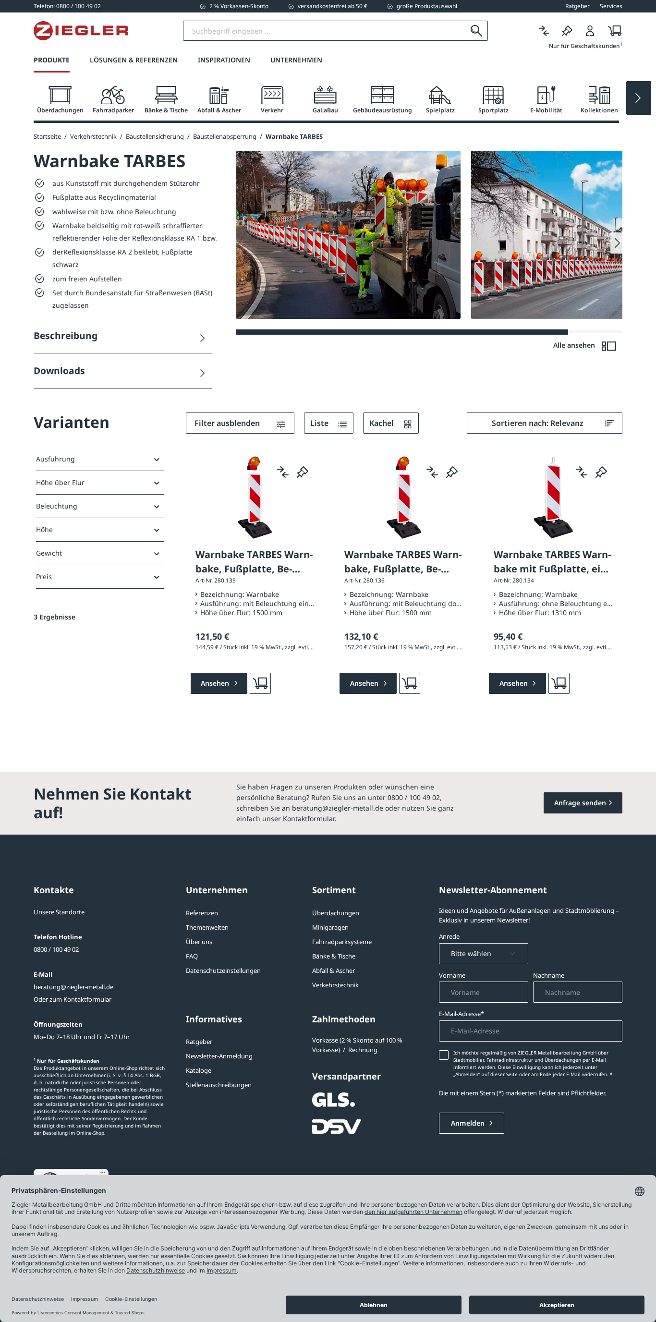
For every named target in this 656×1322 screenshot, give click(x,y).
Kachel (382, 423)
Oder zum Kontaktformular (72, 999)
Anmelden (468, 1123)
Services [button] (611, 6)
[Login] (590, 31)
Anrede (449, 936)
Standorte (70, 912)
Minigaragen (330, 927)
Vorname (452, 975)
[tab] (60, 100)
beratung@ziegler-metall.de (73, 986)
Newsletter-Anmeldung (219, 1056)
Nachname (548, 975)
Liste (320, 423)
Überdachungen (335, 913)
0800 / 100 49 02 (56, 949)
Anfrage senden (580, 802)
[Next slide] (638, 98)
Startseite (47, 136)
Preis (44, 576)
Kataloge (198, 1070)
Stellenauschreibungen (219, 1084)
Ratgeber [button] (577, 6)
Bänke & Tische (333, 956)
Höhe (44, 529)
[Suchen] (476, 30)
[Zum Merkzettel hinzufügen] (302, 471)
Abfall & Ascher (333, 970)
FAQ (192, 956)
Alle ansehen (575, 345)
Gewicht (49, 553)
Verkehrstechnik (335, 985)
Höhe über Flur (60, 482)
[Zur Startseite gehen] (81, 30)
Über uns (199, 941)
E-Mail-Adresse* (461, 1013)
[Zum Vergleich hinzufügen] (283, 471)
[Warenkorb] (612, 31)
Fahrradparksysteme (342, 941)
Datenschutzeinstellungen (223, 970)
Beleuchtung (56, 505)
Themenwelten (207, 927)
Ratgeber (199, 1041)
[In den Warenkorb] (260, 683)
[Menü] (103, 1174)
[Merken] (567, 31)
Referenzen (202, 913)
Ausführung (55, 458)
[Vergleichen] (544, 31)
